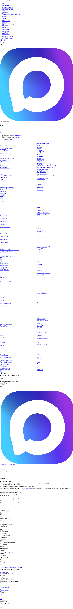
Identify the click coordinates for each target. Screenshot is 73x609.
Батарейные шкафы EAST (3, 233)
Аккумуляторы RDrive (40, 187)
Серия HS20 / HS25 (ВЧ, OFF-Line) (41, 151)
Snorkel (1, 257)
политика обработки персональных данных (7, 36)
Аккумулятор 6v (4, 18)
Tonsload (38, 357)
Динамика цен (2, 479)
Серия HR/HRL (2, 197)
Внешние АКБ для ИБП (3, 160)
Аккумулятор (38, 362)
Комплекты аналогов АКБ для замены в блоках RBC (7, 188)
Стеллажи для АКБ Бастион (40, 237)
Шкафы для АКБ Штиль (40, 231)
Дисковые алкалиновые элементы (41, 318)
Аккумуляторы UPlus (39, 329)
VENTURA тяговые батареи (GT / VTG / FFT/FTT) (43, 273)
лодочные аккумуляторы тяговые (6, 32)
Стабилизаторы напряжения (4, 242)
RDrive (38, 267)
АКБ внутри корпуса (39, 170)
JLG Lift (1, 258)
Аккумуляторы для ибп (11, 134)
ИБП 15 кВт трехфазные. (3, 153)
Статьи (1, 596)
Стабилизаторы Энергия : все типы (41, 250)
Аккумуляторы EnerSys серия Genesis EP (42, 214)
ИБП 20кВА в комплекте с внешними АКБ (5, 157)
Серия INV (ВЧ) (2, 179)
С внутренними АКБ (3, 149)
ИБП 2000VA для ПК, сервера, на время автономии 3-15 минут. (45, 164)
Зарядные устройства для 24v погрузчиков (5, 357)
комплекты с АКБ (39, 146)
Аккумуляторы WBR (3, 195)
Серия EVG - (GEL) (2, 282)
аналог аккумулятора (4, 16)
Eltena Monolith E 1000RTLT (4, 572)
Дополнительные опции (40, 156)
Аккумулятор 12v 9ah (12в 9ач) (6, 21)
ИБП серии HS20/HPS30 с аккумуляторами (42, 153)
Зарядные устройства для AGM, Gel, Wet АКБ (20, 137)
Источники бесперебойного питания (11, 568)
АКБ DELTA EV (2, 300)
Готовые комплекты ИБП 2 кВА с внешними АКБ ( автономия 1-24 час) (46, 165)
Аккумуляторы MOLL (40, 370)
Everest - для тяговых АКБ (40, 351)
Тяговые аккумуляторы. (12, 136)
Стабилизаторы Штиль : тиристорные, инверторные (43, 245)
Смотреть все (38, 215)
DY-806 (12, 552)
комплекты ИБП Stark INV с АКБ (41, 142)
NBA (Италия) (39, 261)
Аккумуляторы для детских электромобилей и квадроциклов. (10, 26)
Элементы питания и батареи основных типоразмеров (7, 323)
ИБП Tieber (38, 162)
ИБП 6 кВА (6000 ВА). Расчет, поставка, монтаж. (43, 169)
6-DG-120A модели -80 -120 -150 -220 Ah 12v (6, 367)
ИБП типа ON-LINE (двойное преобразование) (6, 178)
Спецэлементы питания (3, 320)
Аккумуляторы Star (2, 192)
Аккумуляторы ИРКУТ (40, 335)
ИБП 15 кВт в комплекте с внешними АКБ (5, 154)
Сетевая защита (39, 342)
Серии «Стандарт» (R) (40, 249)
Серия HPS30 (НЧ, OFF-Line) (40, 152)
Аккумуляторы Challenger (40, 204)
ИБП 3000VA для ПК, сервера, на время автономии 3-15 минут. (45, 167)
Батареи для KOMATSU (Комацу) (4, 364)
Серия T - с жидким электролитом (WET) (5, 281)
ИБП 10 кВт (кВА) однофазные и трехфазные (6, 148)
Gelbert (1, 294)
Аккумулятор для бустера (5, 28)
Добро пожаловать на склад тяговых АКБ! (7, 7)
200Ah (37, 363)
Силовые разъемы (2, 342)
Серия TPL (1, 198)
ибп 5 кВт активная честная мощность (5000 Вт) (8, 9)
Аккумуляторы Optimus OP (40, 184)
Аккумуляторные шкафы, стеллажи (16, 135)
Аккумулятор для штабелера (4, 366)
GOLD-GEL (1, 336)
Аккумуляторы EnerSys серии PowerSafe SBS (43, 212)
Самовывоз (3, 2)
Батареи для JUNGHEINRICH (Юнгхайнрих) (6, 362)
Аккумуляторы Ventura (3, 201)
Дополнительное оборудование (4, 230)
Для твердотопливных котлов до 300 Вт (42, 173)
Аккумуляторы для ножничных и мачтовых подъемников (7, 256)
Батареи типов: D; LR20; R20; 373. (4, 326)
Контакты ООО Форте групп (5, 5)
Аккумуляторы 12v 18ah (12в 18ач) (6, 23)
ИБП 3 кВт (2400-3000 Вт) (40, 166)
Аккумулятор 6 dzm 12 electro (5, 25)
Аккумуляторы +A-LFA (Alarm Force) (5, 227)
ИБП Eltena (1, 372)
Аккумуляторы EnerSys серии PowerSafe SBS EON (43, 213)
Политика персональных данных (4, 587)
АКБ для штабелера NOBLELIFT (4, 370)
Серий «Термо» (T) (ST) (40, 248)
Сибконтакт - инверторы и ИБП (41, 160)
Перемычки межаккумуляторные (41, 179)
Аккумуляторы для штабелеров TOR (5, 369)
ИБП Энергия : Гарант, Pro (40, 159)
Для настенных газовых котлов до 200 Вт (42, 174)
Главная (1, 371)
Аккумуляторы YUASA (3, 224)
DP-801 (9, 552)
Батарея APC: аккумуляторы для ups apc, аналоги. (6, 187)
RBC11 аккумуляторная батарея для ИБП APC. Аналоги (9, 24)
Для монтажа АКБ (2, 345)
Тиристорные (38, 251)
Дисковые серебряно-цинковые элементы (42, 320)
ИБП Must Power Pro (3, 174)
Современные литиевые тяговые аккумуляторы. (8, 35)
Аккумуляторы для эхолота (5, 27)
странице (27, 606)
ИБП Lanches (38, 145)
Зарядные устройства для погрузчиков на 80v (6, 356)
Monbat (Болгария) (39, 270)
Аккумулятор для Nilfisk (3, 268)
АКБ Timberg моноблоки (40, 258)
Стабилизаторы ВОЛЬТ (3, 245)
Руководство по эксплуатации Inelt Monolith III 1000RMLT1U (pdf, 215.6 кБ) (12, 567)
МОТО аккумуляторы (11, 138)
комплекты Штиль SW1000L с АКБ (5, 168)
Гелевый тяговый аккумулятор (6, 34)
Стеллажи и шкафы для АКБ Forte (4, 236)
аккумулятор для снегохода (5, 31)
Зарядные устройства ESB (3, 351)
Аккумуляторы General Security (4, 215)
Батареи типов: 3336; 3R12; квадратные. (5, 327)
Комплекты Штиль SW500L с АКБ (4, 167)
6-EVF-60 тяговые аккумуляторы (41, 302)
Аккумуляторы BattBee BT (3, 218)
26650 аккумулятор (39, 327)
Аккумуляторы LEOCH (3, 191)
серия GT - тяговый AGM (40, 275)
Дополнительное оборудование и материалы (42, 178)
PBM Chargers (38, 354)
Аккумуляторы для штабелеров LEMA (5, 368)
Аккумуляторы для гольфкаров (4, 262)
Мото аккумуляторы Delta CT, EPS (41, 332)
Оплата (3, 3)
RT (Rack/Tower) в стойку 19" (4, 177)
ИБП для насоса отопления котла (6, 13)
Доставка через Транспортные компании (8, 4)
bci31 (37, 367)
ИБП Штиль (1, 165)
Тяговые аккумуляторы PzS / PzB (4, 270)
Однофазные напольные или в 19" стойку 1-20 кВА (43, 246)
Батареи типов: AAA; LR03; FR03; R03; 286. (6, 324)
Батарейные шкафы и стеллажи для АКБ (5, 161)
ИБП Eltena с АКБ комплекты (41, 155)
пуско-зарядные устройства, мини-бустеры (42, 338)
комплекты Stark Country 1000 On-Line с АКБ (43, 143)
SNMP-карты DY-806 (28, 488)
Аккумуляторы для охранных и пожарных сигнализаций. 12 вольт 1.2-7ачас (12, 17)
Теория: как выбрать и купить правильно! (5, 249)
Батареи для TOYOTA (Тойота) (4, 363)
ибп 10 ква (3, 10)
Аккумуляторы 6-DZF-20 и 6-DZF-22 (41, 292)
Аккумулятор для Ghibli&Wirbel (4, 265)
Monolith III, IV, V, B (19, 568)
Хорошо (1, 607)
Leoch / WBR (38, 312)
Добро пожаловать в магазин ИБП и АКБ (7, 8)
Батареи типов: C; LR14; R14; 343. (4, 325)
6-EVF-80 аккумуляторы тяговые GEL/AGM (42, 299)
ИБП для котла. (4, 11)
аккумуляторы (38, 323)
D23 (37, 366)
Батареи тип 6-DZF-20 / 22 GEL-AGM (42, 293)
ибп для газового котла (5, 12)
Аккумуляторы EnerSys (40, 210)
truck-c (37, 368)
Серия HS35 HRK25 (39, 150)
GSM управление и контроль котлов (41, 345)
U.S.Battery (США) (39, 289)
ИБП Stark (1, 176)
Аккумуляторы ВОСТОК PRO (41, 207)
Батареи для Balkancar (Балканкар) (4, 361)
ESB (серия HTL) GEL (40, 264)
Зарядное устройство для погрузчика (5, 354)
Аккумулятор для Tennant (3, 266)
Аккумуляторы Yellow (3, 221)
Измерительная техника (40, 343)
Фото (1, 599)
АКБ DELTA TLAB (2, 297)
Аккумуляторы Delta (3, 212)
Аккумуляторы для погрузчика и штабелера (6, 360)
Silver (1, 338)
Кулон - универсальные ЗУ (3, 306)
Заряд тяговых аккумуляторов (4, 355)
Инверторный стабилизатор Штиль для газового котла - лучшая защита (9, 250)
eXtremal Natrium (2, 335)
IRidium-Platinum (2, 337)
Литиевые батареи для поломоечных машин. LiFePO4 (7, 264)
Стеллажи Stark (39, 228)
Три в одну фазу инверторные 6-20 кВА (42, 247)
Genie (1, 260)
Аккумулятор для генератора (5, 29)
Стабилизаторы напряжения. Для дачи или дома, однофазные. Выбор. (11, 14)
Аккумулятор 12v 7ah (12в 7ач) (6, 20)
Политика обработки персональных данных (7, 38)
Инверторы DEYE (2, 171)
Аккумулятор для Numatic (3, 267)
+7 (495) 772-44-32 (2, 40)
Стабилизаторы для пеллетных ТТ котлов (5, 251)
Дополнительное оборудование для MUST (5, 175)
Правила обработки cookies (5, 37)
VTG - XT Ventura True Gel (40, 274)
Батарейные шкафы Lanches (4, 239)
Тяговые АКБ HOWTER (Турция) (4, 276)
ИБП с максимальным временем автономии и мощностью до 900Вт (45, 175)
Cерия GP (1, 196)
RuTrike (1, 291)
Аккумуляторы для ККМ (5, 33)
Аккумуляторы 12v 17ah (5, 22)
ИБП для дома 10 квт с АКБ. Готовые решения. (6, 150)
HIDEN (38, 234)
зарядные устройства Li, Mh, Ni (41, 325)
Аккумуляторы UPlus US (40, 190)
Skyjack (1, 259)
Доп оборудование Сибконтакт (41, 161)
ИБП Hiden (38, 149)
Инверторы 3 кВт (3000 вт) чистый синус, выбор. (8, 15)
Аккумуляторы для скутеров (5, 30)
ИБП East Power (39, 148)
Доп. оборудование (9, 139)
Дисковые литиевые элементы (41, 319)
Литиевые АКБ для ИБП (3, 145)
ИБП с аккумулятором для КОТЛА (41, 172)
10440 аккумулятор (39, 326)
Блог (1, 598)
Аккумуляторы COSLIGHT (40, 201)
